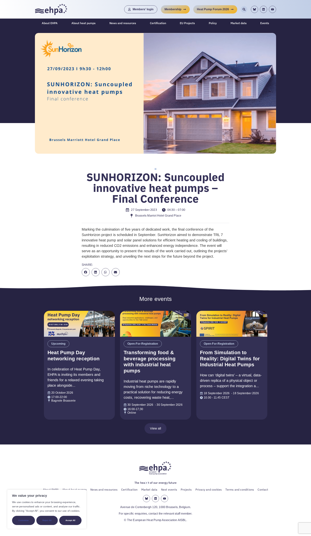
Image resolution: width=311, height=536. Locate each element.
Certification (158, 23)
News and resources (122, 23)
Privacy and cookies (208, 489)
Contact (263, 489)
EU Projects (187, 23)
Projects (186, 489)
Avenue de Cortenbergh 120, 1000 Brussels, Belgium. (155, 507)
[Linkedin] (263, 9)
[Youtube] (272, 9)
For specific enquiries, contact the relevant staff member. (155, 513)
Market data (239, 23)
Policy (213, 23)
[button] (86, 272)
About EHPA (50, 23)
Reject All (46, 520)
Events (264, 23)
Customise (23, 520)
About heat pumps (83, 23)
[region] (46, 509)
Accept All (70, 520)
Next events (169, 489)
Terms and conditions (239, 489)
